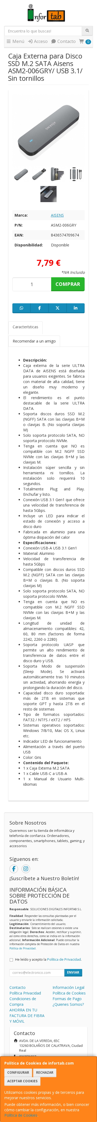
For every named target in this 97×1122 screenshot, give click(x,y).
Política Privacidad (25, 993)
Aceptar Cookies (22, 1081)
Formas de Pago (67, 998)
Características (25, 326)
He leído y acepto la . (48, 959)
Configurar (18, 1072)
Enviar (73, 972)
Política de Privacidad (22, 948)
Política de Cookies (20, 1115)
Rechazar (44, 1072)
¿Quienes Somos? (68, 1004)
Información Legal (68, 987)
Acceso (40, 41)
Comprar (68, 284)
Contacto (66, 41)
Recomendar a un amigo (34, 341)
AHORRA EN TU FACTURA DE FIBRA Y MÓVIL (26, 1015)
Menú (17, 41)
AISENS (57, 215)
